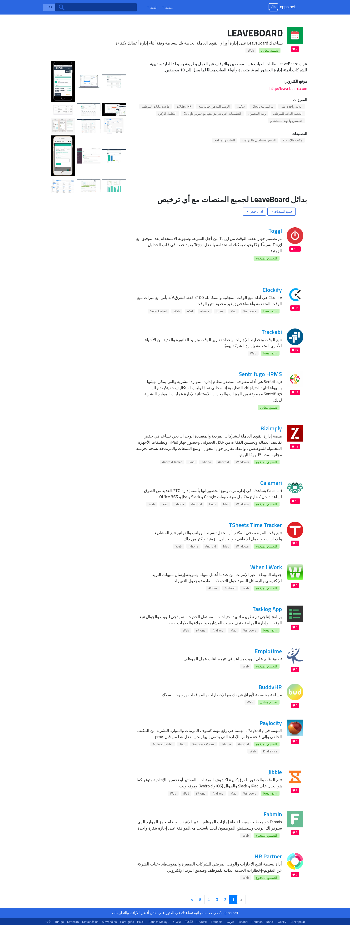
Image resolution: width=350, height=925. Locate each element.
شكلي (241, 106)
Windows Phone (203, 744)
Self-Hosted (158, 311)
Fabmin (273, 814)
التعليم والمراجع (225, 140)
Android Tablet (172, 462)
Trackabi (271, 332)
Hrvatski (202, 922)
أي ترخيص (256, 211)
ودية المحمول (257, 113)
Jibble (275, 772)
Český (282, 922)
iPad (190, 311)
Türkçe (59, 922)
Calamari (271, 482)
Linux (219, 311)
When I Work (266, 567)
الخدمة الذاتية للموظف (287, 113)
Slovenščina (90, 922)
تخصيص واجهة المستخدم (286, 120)
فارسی (230, 922)
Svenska (73, 922)
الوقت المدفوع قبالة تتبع (214, 106)
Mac (233, 311)
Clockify (272, 289)
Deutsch (257, 922)
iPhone (204, 311)
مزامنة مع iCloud (263, 106)
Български (297, 922)
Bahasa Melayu (159, 922)
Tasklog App (267, 609)
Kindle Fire (270, 751)
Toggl (275, 230)
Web (251, 50)
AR (50, 7)
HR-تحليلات (183, 106)
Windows (249, 311)
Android (223, 462)
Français (216, 922)
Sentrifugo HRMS (260, 374)
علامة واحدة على (291, 106)
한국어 (177, 922)
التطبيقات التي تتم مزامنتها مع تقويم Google (212, 113)
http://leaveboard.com (288, 88)
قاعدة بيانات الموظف (155, 106)
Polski (141, 922)
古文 (48, 922)
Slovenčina (109, 922)
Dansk (270, 922)
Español (243, 922)
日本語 (189, 922)
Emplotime (268, 651)
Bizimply (271, 428)
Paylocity (271, 723)
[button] (167, 7)
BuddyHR (270, 687)
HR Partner (268, 856)
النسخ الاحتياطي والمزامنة (259, 140)
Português (127, 922)
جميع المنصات (283, 211)
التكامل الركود (167, 113)
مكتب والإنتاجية (292, 140)
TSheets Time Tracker (255, 525)
